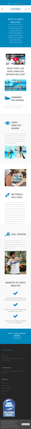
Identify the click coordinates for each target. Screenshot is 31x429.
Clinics (3, 393)
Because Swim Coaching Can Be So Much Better (13, 371)
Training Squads (5, 391)
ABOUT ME (9, 3)
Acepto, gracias (25, 424)
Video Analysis (5, 385)
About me (4, 382)
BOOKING (17, 337)
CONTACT (16, 3)
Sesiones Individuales (7, 388)
